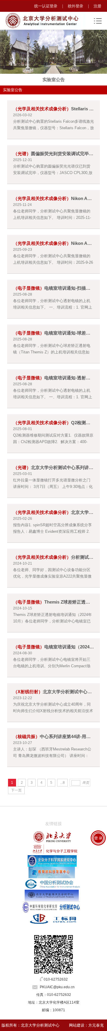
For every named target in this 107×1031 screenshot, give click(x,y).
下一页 (16, 790)
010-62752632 (56, 979)
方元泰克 (96, 1025)
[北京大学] (52, 837)
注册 (97, 6)
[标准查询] (53, 918)
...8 (62, 783)
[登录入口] (98, 837)
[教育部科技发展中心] (52, 872)
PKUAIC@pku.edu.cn (57, 987)
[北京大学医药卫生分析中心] (52, 895)
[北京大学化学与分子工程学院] (52, 849)
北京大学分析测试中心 (40, 1025)
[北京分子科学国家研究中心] (52, 861)
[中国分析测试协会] (53, 884)
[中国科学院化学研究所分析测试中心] (51, 907)
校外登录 (75, 6)
